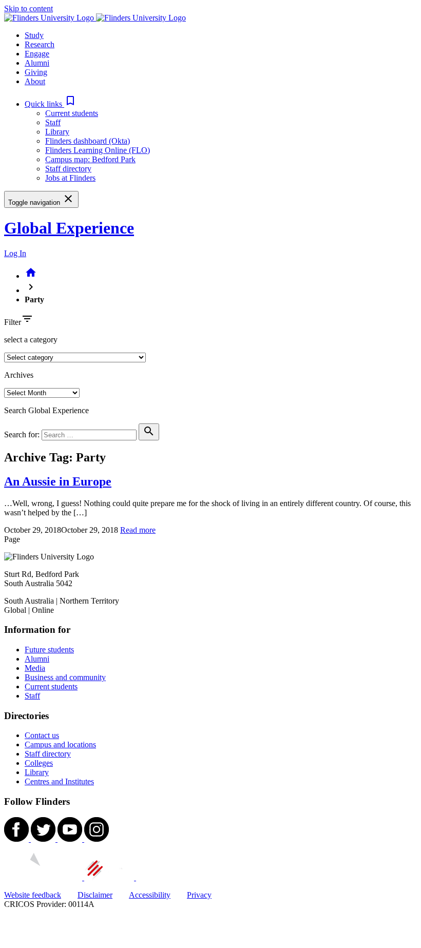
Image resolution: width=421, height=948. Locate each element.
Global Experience (69, 228)
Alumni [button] (37, 63)
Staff (53, 122)
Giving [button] (36, 72)
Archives (18, 375)
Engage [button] (37, 53)
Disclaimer (95, 895)
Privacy (199, 895)
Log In (15, 253)
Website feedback (32, 895)
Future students (49, 649)
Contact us (42, 735)
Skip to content (28, 8)
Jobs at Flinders (70, 177)
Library (57, 131)
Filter (12, 322)
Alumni (37, 658)
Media (35, 668)
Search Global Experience (46, 410)
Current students (71, 113)
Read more (138, 530)
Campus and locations (60, 744)
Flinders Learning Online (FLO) (97, 150)
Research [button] (39, 44)
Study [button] (34, 35)
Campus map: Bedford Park (90, 159)
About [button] (35, 81)
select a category (31, 339)
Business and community (65, 677)
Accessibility (149, 895)
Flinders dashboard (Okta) (87, 141)
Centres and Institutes (59, 781)
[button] (50, 104)
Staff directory (68, 168)
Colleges (39, 763)
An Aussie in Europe (57, 481)
